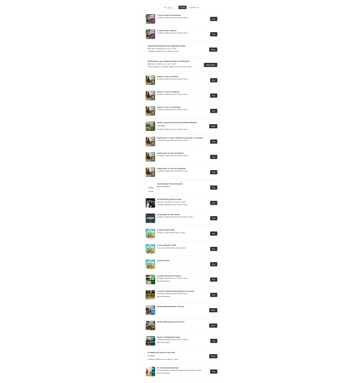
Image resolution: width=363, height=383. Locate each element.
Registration (210, 65)
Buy (213, 19)
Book (213, 50)
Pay (213, 341)
